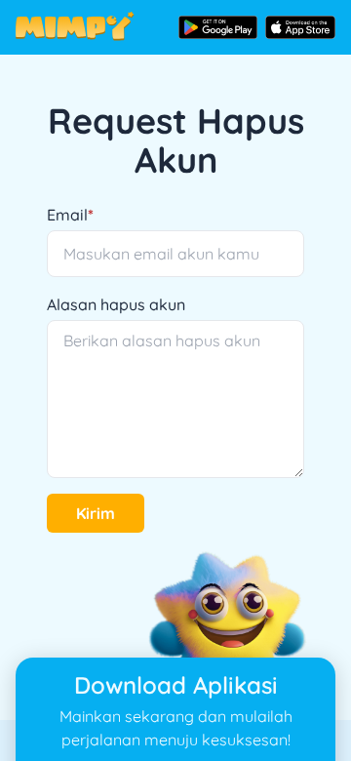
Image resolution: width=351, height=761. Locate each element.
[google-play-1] (217, 27)
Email (70, 214)
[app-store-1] (300, 27)
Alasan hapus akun (116, 304)
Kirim (95, 513)
